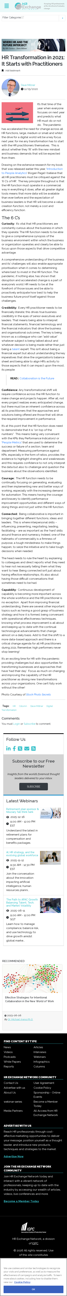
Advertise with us (14, 1087)
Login (16, 723)
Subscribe (29, 723)
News (7, 1047)
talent (16, 349)
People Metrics (11, 442)
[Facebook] (15, 749)
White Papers (12, 1061)
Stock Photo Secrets (38, 694)
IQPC (35, 1243)
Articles (38, 1047)
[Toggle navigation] (6, 6)
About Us (10, 1092)
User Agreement (44, 1083)
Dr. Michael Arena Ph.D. (20, 1019)
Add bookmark (12, 70)
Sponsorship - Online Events (47, 1094)
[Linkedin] (9, 749)
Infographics (41, 1061)
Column (23, 706)
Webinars (40, 1057)
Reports (9, 1066)
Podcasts (10, 1057)
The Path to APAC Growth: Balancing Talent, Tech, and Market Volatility (22, 902)
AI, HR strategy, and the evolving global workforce (22, 854)
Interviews (40, 1052)
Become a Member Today (46, 1104)
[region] (33, 1277)
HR (14, 706)
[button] (33, 18)
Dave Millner (28, 85)
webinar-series (13, 1101)
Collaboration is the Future (37, 378)
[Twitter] (21, 749)
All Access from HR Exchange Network (46, 1113)
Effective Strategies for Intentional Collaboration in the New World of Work (29, 999)
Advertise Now (14, 1156)
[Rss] (34, 749)
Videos (8, 1052)
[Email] (27, 749)
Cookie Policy (42, 1087)
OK (33, 1289)
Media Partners (13, 1110)
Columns (39, 1066)
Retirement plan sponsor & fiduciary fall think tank (22, 811)
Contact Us (11, 1083)
